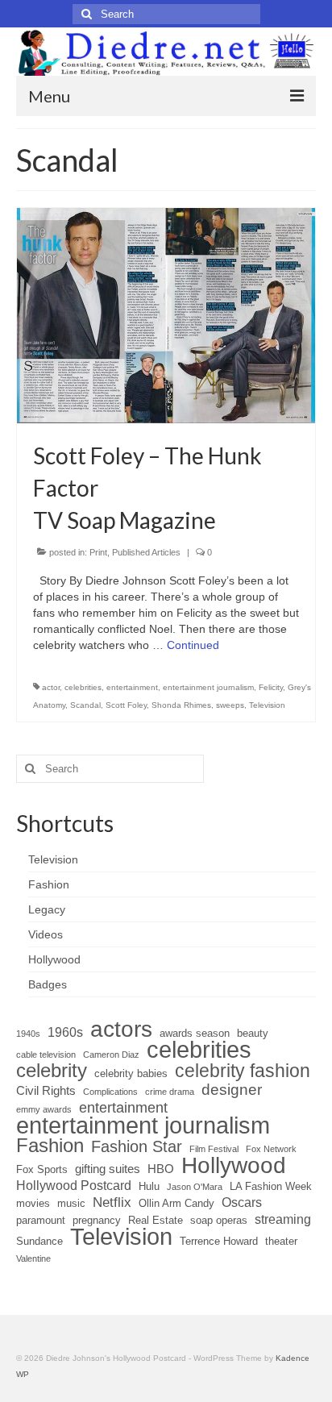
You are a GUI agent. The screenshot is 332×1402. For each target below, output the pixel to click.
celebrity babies (131, 1073)
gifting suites (107, 1169)
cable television (46, 1054)
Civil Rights (46, 1090)
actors (121, 1029)
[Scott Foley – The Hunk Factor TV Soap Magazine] (166, 314)
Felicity (271, 687)
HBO (160, 1169)
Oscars (242, 1202)
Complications (110, 1091)
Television (267, 705)
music (71, 1203)
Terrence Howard (219, 1241)
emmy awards (44, 1109)
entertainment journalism (208, 687)
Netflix (112, 1202)
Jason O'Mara (194, 1187)
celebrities (83, 687)
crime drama (169, 1091)
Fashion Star (136, 1146)
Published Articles (146, 552)
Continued (193, 645)
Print (98, 552)
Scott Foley (126, 705)
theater (281, 1241)
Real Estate (155, 1220)
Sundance (39, 1241)
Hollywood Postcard (73, 1185)
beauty (252, 1033)
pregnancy (97, 1220)
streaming (283, 1219)
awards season (195, 1033)
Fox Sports (42, 1169)
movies (33, 1203)
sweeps (230, 705)
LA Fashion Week (271, 1186)
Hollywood (233, 1165)
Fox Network (271, 1149)
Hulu (149, 1186)
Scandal (85, 705)
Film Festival (214, 1149)
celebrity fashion (242, 1071)
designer (231, 1090)
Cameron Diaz (111, 1054)
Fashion (50, 1146)
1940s (28, 1033)
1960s (65, 1032)
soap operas (218, 1220)
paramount (40, 1220)
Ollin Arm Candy (176, 1203)
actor (51, 687)
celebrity (51, 1071)
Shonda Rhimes (181, 705)
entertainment (132, 687)
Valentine (33, 1258)
